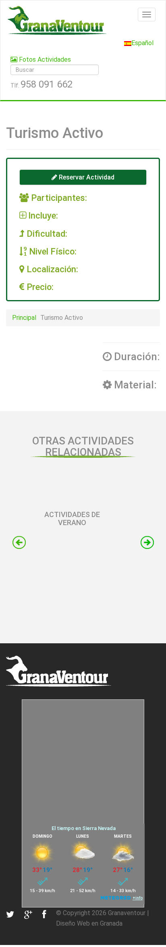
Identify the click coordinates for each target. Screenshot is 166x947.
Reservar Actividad (85, 177)
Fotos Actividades (44, 59)
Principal (24, 317)
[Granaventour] (83, 20)
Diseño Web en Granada (89, 923)
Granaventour (126, 913)
